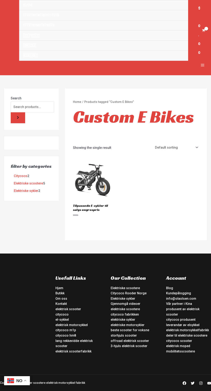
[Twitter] (193, 383)
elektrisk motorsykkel (71, 325)
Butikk (59, 293)
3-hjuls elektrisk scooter (129, 346)
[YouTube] (209, 383)
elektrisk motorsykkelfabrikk (187, 330)
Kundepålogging (178, 293)
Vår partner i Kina (179, 304)
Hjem (27, 5)
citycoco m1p (65, 330)
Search (16, 98)
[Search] (18, 117)
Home (77, 102)
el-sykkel (62, 320)
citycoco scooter (179, 341)
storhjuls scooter (124, 335)
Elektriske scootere (41, 15)
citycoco (62, 314)
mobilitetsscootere (180, 351)
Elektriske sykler (39, 25)
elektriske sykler (123, 320)
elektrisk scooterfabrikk (73, 351)
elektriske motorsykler (127, 325)
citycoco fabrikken (125, 314)
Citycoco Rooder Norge (129, 293)
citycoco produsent (181, 320)
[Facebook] (184, 383)
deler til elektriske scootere (186, 335)
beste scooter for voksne (130, 330)
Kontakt (30, 56)
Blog (169, 288)
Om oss (29, 45)
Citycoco (31, 35)
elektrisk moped (178, 346)
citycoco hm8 (65, 335)
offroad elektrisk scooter (130, 341)
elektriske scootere (125, 309)
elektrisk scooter (68, 309)
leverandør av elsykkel (182, 325)
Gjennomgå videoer (125, 304)
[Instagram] (201, 383)
